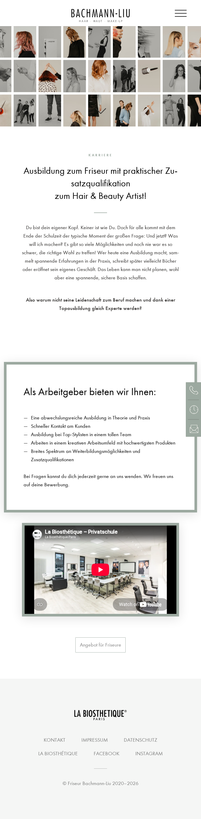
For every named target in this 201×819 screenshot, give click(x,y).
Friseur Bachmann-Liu (89, 783)
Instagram (149, 754)
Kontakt (54, 740)
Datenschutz (140, 740)
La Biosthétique (58, 754)
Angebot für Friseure (100, 645)
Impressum (94, 740)
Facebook (106, 754)
